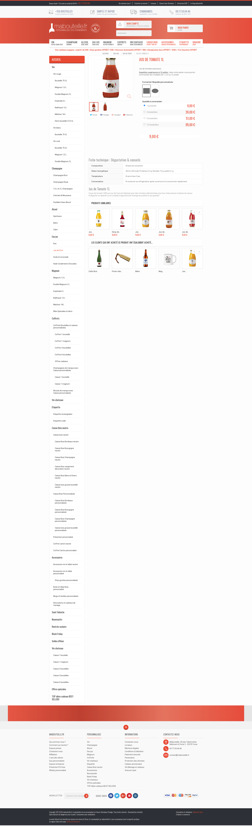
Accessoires (168, 43)
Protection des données (135, 761)
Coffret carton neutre (62, 544)
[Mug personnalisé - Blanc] (169, 258)
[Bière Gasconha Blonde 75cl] (145, 258)
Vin (57, 43)
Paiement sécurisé (132, 755)
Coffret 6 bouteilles (63, 355)
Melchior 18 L (58, 305)
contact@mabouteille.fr (179, 755)
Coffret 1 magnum (62, 341)
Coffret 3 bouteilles (63, 348)
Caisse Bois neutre (60, 428)
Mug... (161, 271)
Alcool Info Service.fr (73, 821)
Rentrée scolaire (59, 626)
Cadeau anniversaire (133, 764)
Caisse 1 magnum (62, 384)
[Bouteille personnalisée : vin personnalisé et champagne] (68, 28)
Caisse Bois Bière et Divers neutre (66, 477)
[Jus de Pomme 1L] (169, 219)
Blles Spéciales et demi (62, 311)
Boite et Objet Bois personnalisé (61, 588)
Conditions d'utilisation (134, 751)
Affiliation (53, 755)
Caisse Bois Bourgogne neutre (64, 449)
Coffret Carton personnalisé (65, 550)
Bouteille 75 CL (61, 81)
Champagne (71, 43)
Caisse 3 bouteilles (61, 675)
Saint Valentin (58, 612)
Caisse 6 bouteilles (61, 682)
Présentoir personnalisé (63, 537)
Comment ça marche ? (58, 745)
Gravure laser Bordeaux (166, 3)
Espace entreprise (56, 764)
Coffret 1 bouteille (62, 334)
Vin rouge (57, 74)
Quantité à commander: (152, 101)
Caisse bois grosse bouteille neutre (66, 486)
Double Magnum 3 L (63, 94)
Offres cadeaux (61, 361)
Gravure (197, 43)
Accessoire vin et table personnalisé (62, 572)
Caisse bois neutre (61, 435)
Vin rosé (56, 141)
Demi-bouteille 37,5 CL (64, 121)
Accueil (106, 53)
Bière (55, 223)
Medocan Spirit (198, 812)
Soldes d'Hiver (58, 641)
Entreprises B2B (182, 3)
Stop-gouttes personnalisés (66, 580)
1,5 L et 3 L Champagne (63, 189)
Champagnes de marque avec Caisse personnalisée (65, 369)
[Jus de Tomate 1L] (94, 107)
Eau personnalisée (56, 761)
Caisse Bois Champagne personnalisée (65, 520)
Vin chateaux (136, 43)
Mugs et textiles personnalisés (65, 596)
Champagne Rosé (60, 182)
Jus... (91, 232)
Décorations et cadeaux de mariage (64, 604)
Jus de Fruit (127, 53)
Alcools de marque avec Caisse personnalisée (63, 392)
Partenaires (130, 758)
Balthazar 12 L (61, 108)
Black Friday (57, 634)
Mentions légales (132, 748)
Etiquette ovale (59, 421)
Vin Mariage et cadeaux (134, 767)
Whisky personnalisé (57, 770)
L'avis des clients (56, 758)
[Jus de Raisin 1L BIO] (192, 219)
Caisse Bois (152, 43)
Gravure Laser (130, 770)
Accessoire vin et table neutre (65, 564)
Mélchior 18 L (60, 114)
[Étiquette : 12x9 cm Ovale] (155, 91)
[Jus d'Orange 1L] (99, 219)
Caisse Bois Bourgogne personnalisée (64, 511)
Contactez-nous (56, 751)
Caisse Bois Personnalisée (64, 494)
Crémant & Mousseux (62, 195)
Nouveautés (57, 619)
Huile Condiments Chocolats (65, 264)
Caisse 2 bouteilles (61, 669)
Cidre (55, 230)
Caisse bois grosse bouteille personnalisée (66, 529)
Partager (105, 115)
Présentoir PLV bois (57, 767)
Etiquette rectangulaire (62, 414)
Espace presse (55, 748)
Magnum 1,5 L (61, 87)
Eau (54, 243)
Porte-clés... (117, 271)
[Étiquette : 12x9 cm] (146, 91)
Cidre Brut (93, 271)
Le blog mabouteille (196, 3)
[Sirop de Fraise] (122, 219)
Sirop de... (116, 232)
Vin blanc (57, 128)
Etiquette (184, 43)
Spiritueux (57, 216)
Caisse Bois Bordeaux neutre (67, 442)
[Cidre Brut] (99, 258)
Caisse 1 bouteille (62, 377)
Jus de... (162, 232)
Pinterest (129, 115)
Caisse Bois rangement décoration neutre (64, 467)
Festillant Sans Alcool (62, 202)
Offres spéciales (59, 689)
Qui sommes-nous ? (125, 3)
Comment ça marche (141, 3)
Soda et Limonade (60, 257)
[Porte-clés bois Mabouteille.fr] (122, 258)
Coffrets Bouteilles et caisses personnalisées (65, 326)
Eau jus (95, 43)
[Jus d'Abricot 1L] (145, 219)
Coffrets (121, 43)
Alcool (84, 43)
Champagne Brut (60, 175)
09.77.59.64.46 (84, 3)
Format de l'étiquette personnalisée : (158, 82)
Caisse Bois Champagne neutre (65, 458)
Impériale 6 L (60, 101)
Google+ (117, 115)
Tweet (94, 115)
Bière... (138, 271)
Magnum (108, 43)
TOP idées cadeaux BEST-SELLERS (63, 698)
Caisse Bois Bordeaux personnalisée (64, 501)
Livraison (153, 3)
